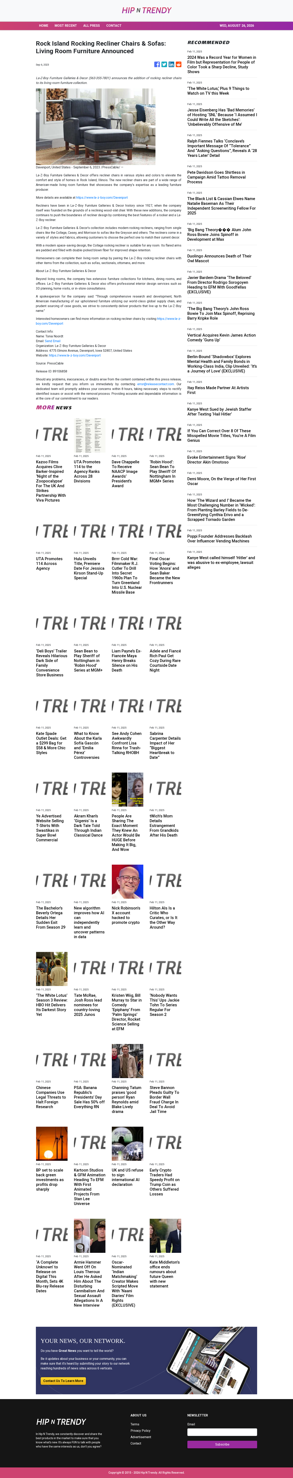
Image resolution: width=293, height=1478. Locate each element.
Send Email (52, 341)
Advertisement (141, 1437)
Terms (135, 1424)
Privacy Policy (140, 1431)
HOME (43, 25)
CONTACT (114, 25)
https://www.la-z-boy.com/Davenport (102, 197)
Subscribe (222, 1444)
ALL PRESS (91, 25)
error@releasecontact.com (155, 384)
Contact (136, 1443)
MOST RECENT (66, 25)
